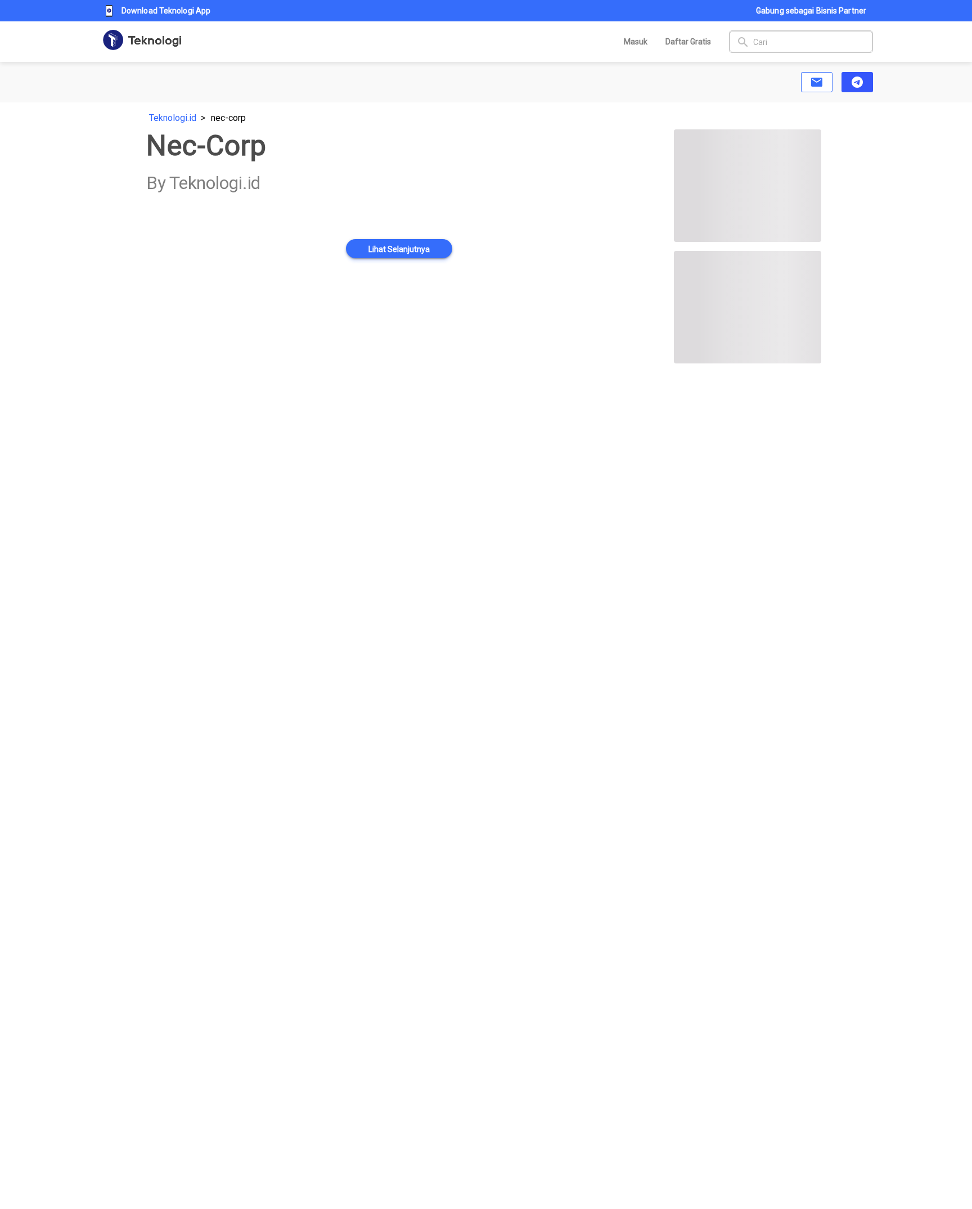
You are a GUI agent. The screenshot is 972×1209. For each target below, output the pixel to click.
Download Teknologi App (166, 10)
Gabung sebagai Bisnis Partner (811, 10)
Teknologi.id (172, 118)
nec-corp (228, 118)
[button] (816, 82)
